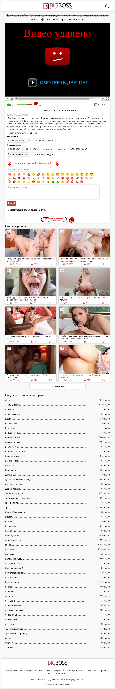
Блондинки (46, 149)
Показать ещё (58, 386)
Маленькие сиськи (17, 154)
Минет (51, 140)
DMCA (51, 674)
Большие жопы (36, 140)
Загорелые (61, 149)
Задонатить (61, 674)
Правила (104, 671)
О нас (54, 671)
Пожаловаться (65, 671)
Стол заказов (91, 671)
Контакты (79, 671)
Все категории (26, 671)
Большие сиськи (16, 140)
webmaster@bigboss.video (72, 679)
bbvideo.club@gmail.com (48, 679)
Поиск (47, 671)
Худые (50, 154)
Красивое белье (78, 149)
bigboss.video (63, 685)
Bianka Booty (14, 149)
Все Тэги (38, 671)
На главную (11, 671)
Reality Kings (31, 149)
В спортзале (37, 154)
